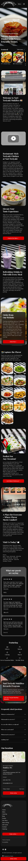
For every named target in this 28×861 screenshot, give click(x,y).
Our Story (5, 820)
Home (4, 809)
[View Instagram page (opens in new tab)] (5, 849)
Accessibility (5, 842)
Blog (3, 816)
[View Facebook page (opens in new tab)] (3, 849)
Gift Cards (5, 824)
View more (5, 588)
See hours (21, 788)
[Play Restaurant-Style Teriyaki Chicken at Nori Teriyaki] (13, 138)
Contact (4, 827)
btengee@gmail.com (8, 783)
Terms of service (6, 839)
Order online (13, 793)
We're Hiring (5, 822)
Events (4, 818)
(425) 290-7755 (6, 780)
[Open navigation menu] (24, 4)
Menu (19, 4)
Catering (4, 814)
